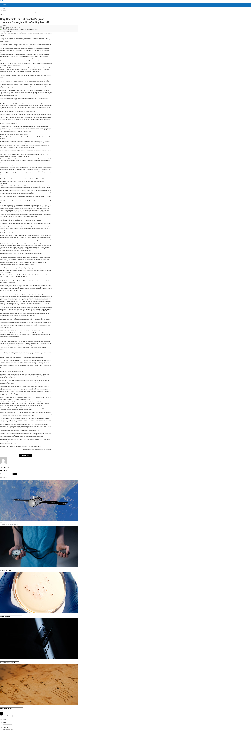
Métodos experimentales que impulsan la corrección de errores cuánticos (9, 662)
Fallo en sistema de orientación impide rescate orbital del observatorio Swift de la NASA (11, 523)
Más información (26, 455)
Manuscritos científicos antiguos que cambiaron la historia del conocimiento (11, 708)
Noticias (2, 14)
